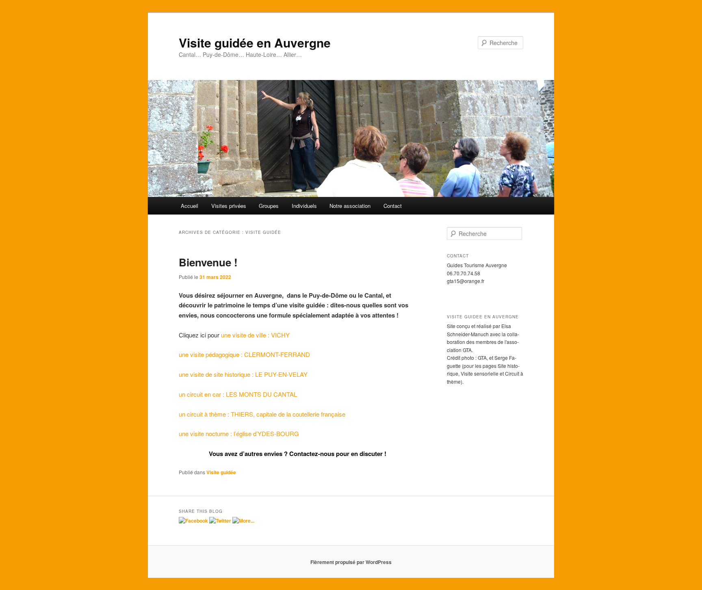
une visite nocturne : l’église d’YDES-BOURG (239, 433)
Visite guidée (221, 472)
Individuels (304, 206)
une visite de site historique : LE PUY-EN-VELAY (243, 374)
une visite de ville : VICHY (255, 335)
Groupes (269, 206)
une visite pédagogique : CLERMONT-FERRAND (244, 354)
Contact (393, 206)
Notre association (349, 206)
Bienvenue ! (208, 262)
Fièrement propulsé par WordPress (351, 562)
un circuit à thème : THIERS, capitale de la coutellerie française (262, 414)
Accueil (189, 206)
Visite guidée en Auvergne (255, 42)
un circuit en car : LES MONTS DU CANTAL (238, 394)
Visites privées (228, 206)
